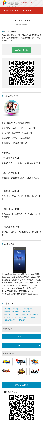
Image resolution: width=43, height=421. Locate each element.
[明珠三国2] (6, 370)
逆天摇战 (17, 314)
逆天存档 (32, 317)
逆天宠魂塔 (34, 314)
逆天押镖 (16, 311)
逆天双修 (7, 309)
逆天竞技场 (8, 314)
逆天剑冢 (7, 311)
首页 (7, 10)
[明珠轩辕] (21, 362)
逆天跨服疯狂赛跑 (21, 317)
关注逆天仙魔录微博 (21, 385)
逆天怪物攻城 (28, 309)
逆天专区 (14, 10)
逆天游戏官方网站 (10, 320)
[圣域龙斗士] (21, 371)
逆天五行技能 (25, 311)
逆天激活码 (21, 320)
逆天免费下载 (22, 50)
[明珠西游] (35, 362)
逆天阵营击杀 (9, 317)
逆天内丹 (25, 314)
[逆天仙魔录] (35, 371)
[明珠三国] (7, 362)
